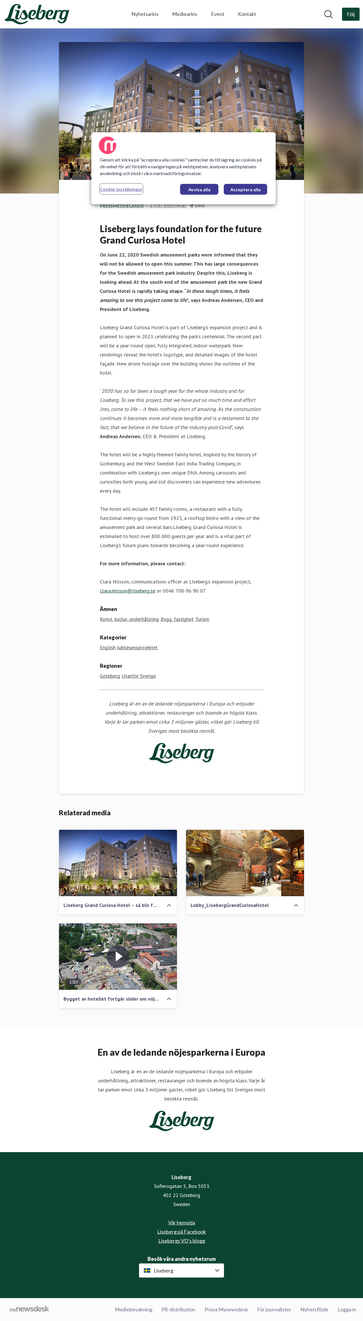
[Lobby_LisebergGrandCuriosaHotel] (245, 863)
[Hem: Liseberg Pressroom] (36, 14)
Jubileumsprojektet (137, 647)
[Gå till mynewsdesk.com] (29, 1309)
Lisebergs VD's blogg (181, 1241)
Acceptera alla (245, 189)
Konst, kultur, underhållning (129, 619)
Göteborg (110, 676)
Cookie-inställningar (121, 189)
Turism (202, 619)
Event (217, 14)
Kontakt (247, 14)
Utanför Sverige (139, 676)
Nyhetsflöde (314, 1309)
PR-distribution (178, 1309)
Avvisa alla (199, 189)
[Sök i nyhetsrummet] (328, 14)
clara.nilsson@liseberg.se (127, 590)
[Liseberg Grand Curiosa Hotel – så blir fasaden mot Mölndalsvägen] (118, 863)
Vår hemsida (181, 1222)
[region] (183, 168)
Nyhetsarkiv (145, 14)
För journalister (274, 1309)
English (108, 647)
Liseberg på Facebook (181, 1231)
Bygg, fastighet (177, 619)
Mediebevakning (133, 1309)
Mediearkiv (184, 14)
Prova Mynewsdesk (226, 1309)
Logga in (346, 1309)
